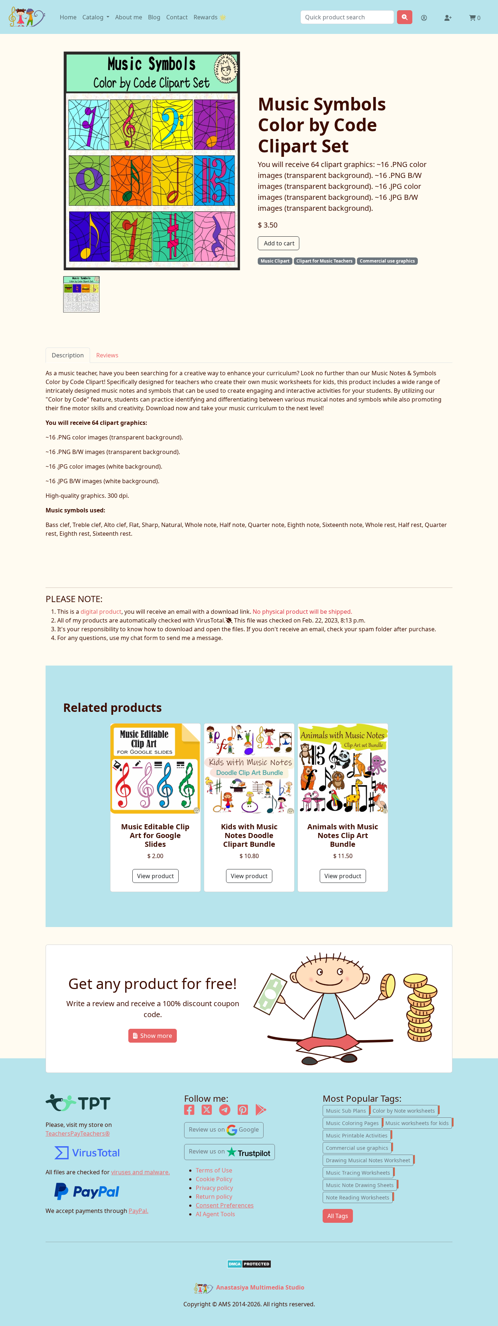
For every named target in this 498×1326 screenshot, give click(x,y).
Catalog (93, 17)
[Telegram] (224, 1112)
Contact (177, 17)
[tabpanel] (249, 475)
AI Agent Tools (215, 1214)
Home (68, 17)
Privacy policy (214, 1188)
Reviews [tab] (107, 355)
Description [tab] (68, 355)
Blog (154, 17)
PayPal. (138, 1211)
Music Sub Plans (347, 1110)
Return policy (214, 1197)
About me (128, 17)
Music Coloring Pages (354, 1122)
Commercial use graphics (359, 1147)
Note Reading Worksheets (359, 1197)
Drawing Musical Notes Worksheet (369, 1160)
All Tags (337, 1216)
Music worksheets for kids (418, 1122)
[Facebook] (189, 1112)
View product (155, 876)
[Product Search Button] (404, 17)
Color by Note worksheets (405, 1110)
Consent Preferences (225, 1205)
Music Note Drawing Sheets (361, 1184)
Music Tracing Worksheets (359, 1172)
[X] (207, 1112)
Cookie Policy (214, 1179)
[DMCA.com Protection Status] (249, 1264)
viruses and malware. (140, 1172)
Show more (156, 1036)
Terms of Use (214, 1170)
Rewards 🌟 (210, 17)
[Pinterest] (243, 1112)
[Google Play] (261, 1112)
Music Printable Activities (358, 1135)
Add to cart (279, 243)
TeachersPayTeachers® (78, 1133)
